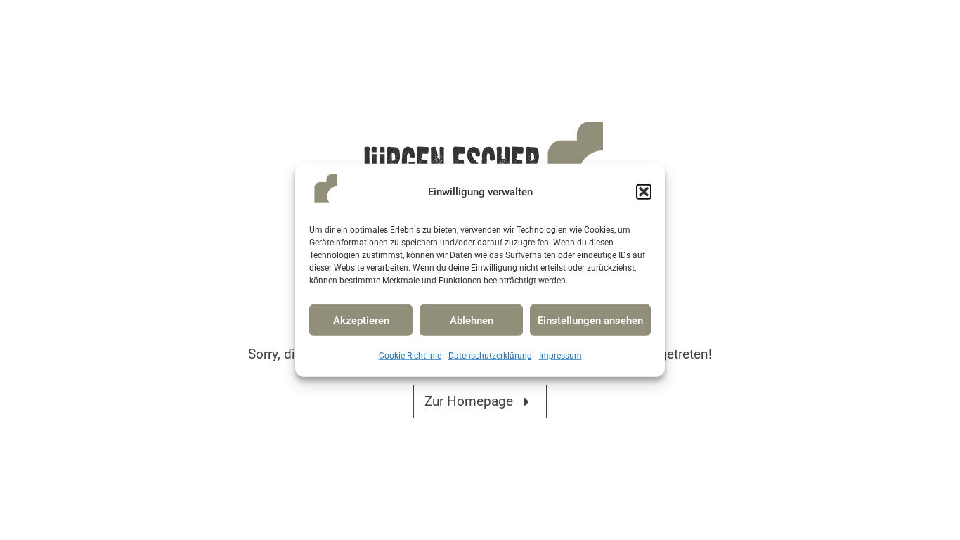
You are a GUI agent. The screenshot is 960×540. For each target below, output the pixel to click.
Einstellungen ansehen (590, 320)
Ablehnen (471, 320)
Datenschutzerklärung (490, 356)
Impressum (560, 356)
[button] (644, 192)
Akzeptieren (361, 320)
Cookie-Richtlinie (410, 356)
